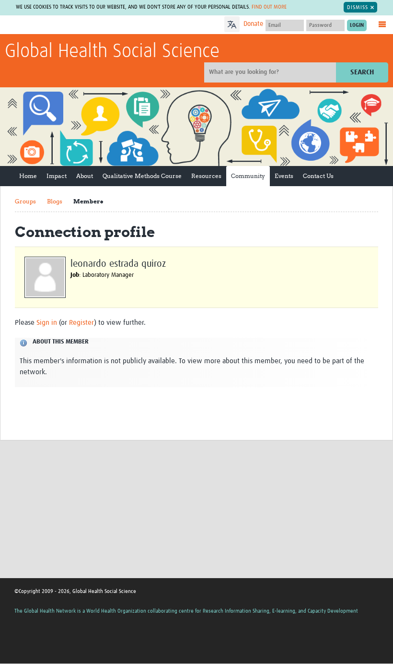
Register (81, 322)
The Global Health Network (76, 25)
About (84, 175)
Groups (25, 201)
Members (88, 201)
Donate (253, 24)
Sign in (46, 322)
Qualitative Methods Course (142, 175)
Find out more (269, 7)
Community (248, 175)
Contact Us (318, 175)
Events (284, 175)
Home (28, 175)
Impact (56, 175)
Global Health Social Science (112, 51)
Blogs (54, 201)
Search (362, 72)
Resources (206, 175)
